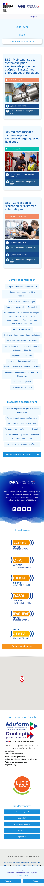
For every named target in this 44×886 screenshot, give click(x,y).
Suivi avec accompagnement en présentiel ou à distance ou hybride (22, 437)
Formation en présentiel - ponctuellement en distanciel (22, 410)
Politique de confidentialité (16, 862)
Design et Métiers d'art (22, 329)
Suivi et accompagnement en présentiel (22, 444)
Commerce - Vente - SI (14, 307)
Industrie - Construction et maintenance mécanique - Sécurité (22, 348)
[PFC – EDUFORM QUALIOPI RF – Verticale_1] (22, 723)
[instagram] (19, 509)
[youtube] (29, 509)
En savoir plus (22, 875)
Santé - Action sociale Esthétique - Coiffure (22, 367)
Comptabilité (33, 307)
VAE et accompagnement (22, 387)
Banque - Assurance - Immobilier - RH (22, 286)
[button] (22, 680)
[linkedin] (24, 509)
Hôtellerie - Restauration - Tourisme (22, 340)
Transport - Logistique (22, 381)
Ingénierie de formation (22, 355)
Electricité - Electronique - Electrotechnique (22, 335)
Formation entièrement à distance (22, 423)
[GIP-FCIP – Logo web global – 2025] (21, 4)
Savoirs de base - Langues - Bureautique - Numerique (22, 374)
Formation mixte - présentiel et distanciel (22, 429)
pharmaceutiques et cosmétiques (22, 361)
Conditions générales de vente (26, 865)
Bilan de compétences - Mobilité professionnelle (22, 294)
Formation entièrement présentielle (22, 418)
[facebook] (14, 509)
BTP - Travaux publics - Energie (22, 301)
